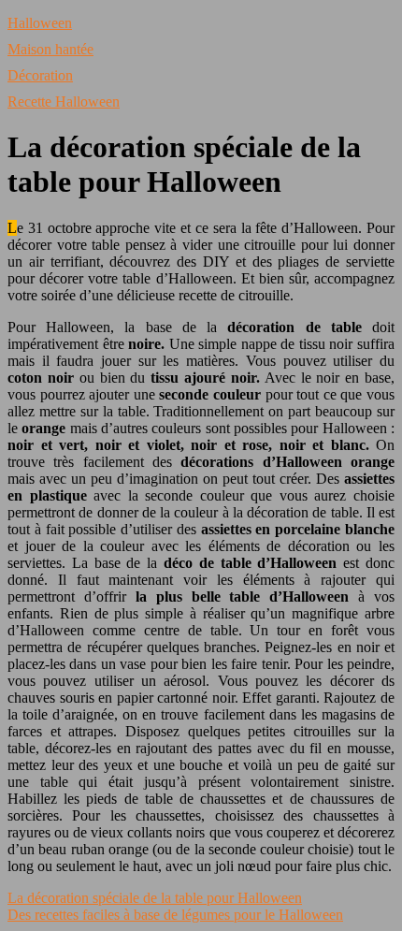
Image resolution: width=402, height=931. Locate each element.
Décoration (40, 75)
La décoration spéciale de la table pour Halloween (154, 898)
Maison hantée (50, 49)
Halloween (39, 23)
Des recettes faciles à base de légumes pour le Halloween (175, 915)
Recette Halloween (63, 101)
